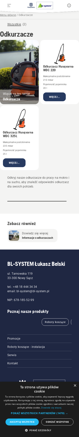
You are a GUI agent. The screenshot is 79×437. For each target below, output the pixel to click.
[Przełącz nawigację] (9, 5)
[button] (39, 413)
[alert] (39, 409)
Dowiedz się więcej (51, 407)
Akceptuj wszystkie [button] (22, 421)
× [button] (74, 385)
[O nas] (69, 5)
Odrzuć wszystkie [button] (57, 421)
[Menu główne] (39, 5)
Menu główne (8, 15)
